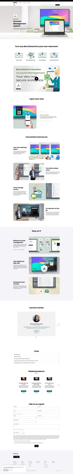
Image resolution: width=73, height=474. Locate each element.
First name (15, 406)
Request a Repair (46, 464)
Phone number (39, 410)
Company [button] (53, 461)
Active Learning (22, 464)
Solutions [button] (22, 461)
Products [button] (14, 461)
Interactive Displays (15, 462)
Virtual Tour (30, 465)
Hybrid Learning (22, 463)
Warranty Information (46, 467)
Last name (39, 406)
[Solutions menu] (26, 2)
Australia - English (58, 470)
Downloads (45, 462)
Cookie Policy (29, 470)
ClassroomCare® (23, 462)
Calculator (30, 466)
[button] (59, 2)
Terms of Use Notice (34, 470)
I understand (6, 470)
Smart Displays (14, 463)
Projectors (14, 464)
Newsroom (30, 464)
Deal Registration (46, 466)
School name (39, 415)
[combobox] (24, 417)
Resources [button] (30, 461)
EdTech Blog (30, 463)
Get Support (45, 465)
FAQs (44, 463)
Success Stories (30, 462)
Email (14, 410)
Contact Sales (37, 462)
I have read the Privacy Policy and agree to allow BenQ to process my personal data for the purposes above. (28, 442)
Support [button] (45, 461)
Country (14, 415)
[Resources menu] (30, 2)
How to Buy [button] (38, 461)
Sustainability (53, 462)
